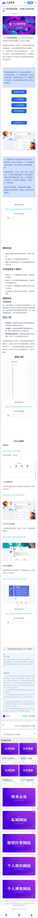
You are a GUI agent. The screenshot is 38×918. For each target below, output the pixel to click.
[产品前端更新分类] (10, 771)
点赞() (33, 716)
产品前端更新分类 (7, 780)
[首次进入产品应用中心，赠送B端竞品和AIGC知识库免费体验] (10, 749)
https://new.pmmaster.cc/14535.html (19, 209)
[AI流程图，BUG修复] (28, 749)
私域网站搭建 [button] (19, 92)
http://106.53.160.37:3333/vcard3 (14, 537)
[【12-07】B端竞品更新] (28, 771)
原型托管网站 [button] (19, 111)
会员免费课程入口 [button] (19, 122)
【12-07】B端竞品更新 (27, 780)
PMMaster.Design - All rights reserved (24, 903)
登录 (31, 3)
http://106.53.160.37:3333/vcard (14, 495)
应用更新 (14, 14)
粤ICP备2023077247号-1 (19, 905)
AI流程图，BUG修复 (26, 758)
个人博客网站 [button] (19, 99)
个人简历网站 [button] (19, 105)
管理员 (8, 716)
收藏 (26, 716)
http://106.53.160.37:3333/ (12, 451)
